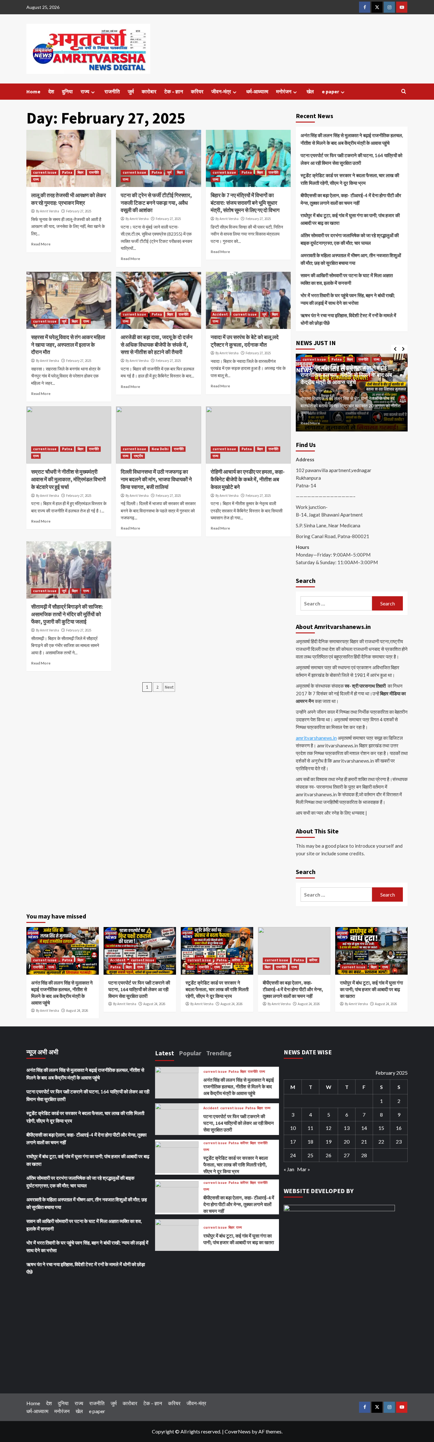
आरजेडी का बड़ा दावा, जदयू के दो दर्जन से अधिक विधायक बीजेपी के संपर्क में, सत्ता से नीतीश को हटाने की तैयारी (157, 345)
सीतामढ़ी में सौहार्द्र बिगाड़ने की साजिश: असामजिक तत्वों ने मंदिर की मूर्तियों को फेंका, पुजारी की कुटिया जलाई (67, 614)
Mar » (303, 1169)
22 (381, 1141)
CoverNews (238, 1431)
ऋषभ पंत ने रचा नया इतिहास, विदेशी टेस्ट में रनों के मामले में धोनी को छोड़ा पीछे (348, 319)
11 (310, 1128)
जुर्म (131, 91)
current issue (45, 172)
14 (364, 1128)
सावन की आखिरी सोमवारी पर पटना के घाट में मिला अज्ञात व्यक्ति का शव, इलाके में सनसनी (347, 279)
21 (364, 1141)
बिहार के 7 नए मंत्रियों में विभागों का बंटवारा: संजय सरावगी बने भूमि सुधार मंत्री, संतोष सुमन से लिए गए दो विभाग (245, 203)
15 (381, 1128)
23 (399, 1141)
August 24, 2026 (346, 390)
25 (310, 1155)
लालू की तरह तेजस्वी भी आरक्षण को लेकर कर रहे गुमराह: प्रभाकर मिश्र (68, 199)
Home (33, 91)
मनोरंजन (283, 91)
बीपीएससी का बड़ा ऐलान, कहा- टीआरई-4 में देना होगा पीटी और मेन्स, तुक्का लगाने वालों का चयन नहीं (351, 199)
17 (293, 1141)
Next (169, 687)
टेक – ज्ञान (173, 91)
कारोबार (149, 91)
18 (310, 1141)
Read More (41, 244)
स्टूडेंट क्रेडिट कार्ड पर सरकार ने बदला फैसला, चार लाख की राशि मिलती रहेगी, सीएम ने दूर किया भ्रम (350, 179)
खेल (310, 91)
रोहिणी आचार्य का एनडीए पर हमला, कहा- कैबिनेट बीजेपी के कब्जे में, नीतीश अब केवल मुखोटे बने (248, 479)
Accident (220, 314)
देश (51, 91)
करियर (197, 91)
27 (346, 1155)
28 (364, 1155)
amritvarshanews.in (316, 738)
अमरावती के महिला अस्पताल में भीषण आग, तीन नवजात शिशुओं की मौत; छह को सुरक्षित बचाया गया (351, 259)
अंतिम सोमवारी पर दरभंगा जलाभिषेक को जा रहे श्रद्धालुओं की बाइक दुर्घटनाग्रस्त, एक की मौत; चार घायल (350, 239)
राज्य (85, 91)
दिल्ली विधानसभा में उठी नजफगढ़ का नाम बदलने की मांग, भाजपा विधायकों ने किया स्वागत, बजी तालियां (156, 479)
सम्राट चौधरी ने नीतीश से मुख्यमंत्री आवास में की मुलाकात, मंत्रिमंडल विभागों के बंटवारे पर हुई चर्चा (68, 479)
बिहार (81, 172)
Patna (67, 172)
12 (328, 1128)
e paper (330, 91)
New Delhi (160, 449)
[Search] (404, 91)
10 (293, 1128)
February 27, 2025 (78, 211)
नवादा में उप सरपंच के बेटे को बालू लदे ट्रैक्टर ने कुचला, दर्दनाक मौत (245, 341)
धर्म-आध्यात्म (257, 91)
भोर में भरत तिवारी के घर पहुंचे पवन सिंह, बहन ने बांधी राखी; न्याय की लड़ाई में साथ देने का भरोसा (348, 299)
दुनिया (67, 91)
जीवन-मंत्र (221, 91)
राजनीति (112, 91)
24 (293, 1155)
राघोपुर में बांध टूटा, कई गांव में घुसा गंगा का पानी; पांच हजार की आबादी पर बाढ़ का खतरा (350, 219)
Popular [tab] (190, 1053)
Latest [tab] (164, 1053)
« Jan (289, 1169)
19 (328, 1141)
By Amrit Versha (47, 211)
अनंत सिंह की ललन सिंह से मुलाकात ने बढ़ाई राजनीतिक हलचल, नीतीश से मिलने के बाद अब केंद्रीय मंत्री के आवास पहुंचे (352, 139)
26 (328, 1155)
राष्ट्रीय (138, 456)
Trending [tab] (219, 1053)
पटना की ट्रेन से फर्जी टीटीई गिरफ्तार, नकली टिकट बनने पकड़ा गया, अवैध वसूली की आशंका (156, 203)
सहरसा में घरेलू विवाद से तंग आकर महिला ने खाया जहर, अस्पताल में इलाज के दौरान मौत (68, 345)
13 (346, 1128)
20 (346, 1141)
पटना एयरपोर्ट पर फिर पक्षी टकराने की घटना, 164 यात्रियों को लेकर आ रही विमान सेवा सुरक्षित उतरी (351, 159)
